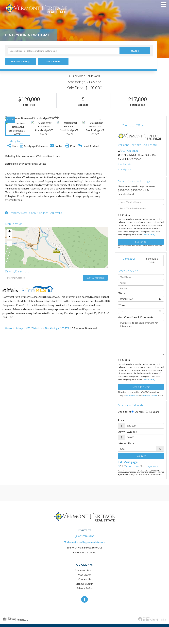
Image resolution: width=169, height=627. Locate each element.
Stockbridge (52, 328)
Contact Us (124, 163)
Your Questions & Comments (135, 317)
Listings (19, 328)
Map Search (52, 62)
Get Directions (95, 277)
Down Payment (127, 431)
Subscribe (140, 241)
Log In (89, 583)
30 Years (139, 411)
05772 (65, 328)
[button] (134, 50)
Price (121, 420)
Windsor (37, 328)
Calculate (140, 455)
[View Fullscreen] (9, 243)
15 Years (154, 411)
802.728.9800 (86, 536)
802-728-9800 (129, 150)
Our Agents (124, 169)
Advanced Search (19, 62)
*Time (121, 305)
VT (28, 328)
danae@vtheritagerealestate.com (86, 542)
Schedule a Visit (152, 260)
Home (8, 328)
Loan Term (124, 411)
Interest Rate (126, 443)
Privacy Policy (149, 234)
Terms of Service (149, 395)
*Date (121, 293)
